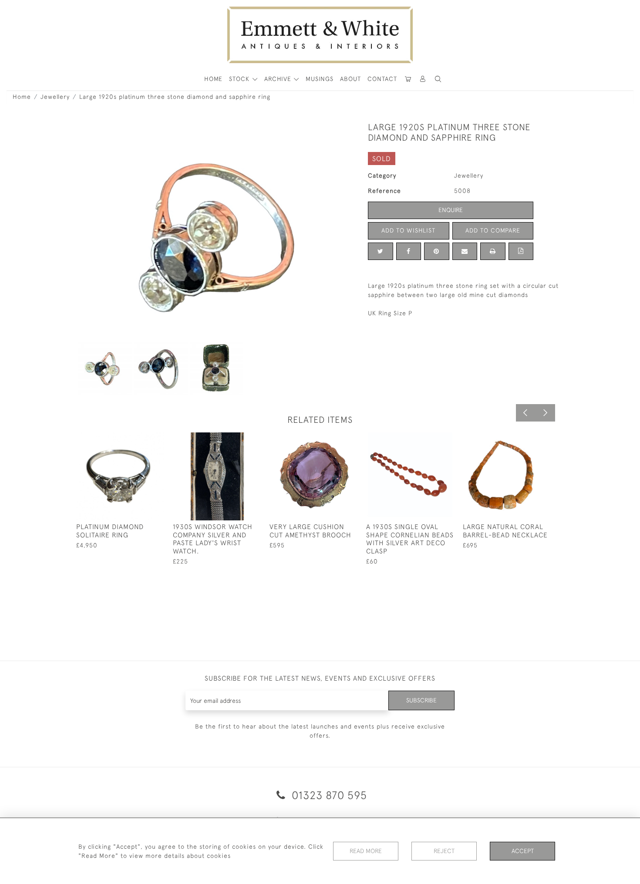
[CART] (408, 79)
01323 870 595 (328, 795)
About (350, 78)
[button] (438, 79)
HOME (213, 78)
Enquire (450, 209)
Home (22, 96)
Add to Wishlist (408, 230)
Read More (366, 850)
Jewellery (55, 96)
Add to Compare (492, 230)
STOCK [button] (240, 78)
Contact (382, 78)
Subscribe (421, 700)
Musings (319, 78)
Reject (444, 850)
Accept (523, 850)
